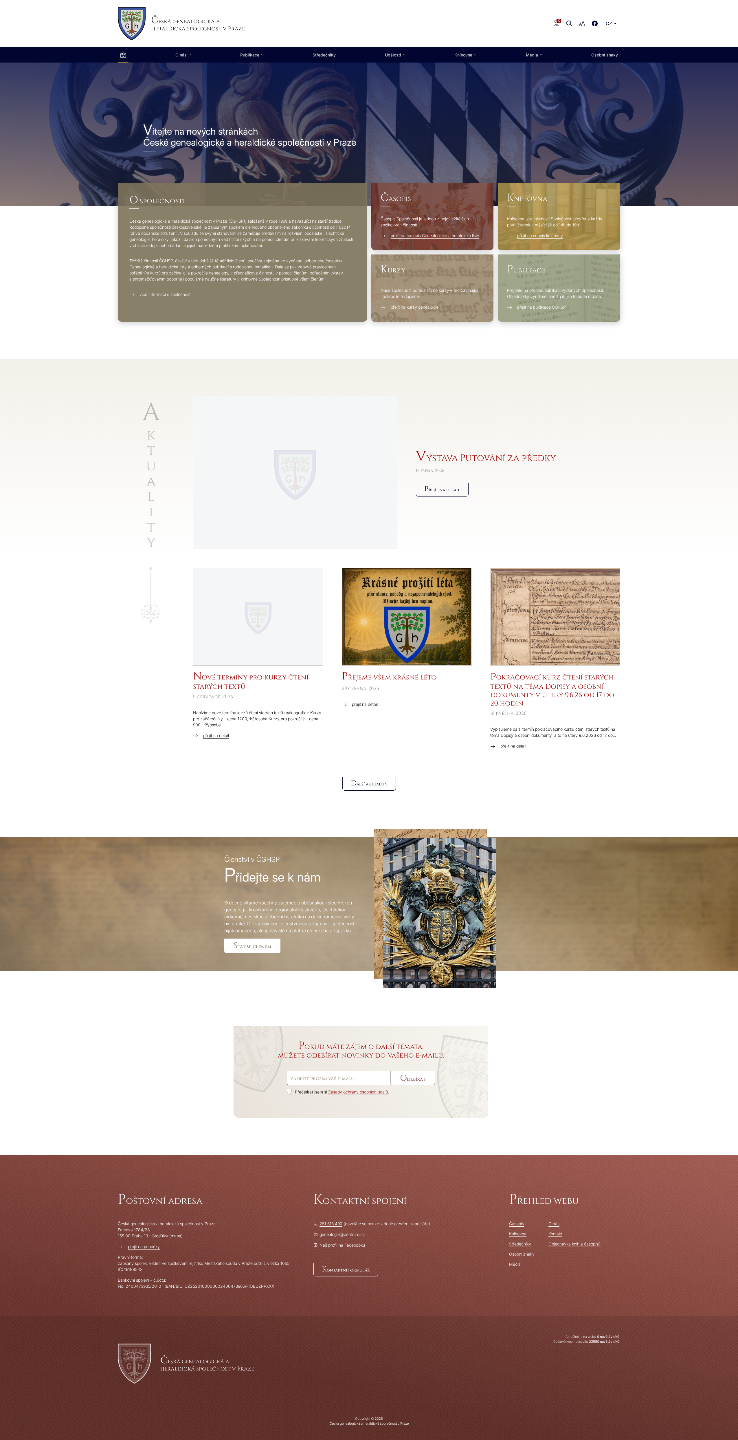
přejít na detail (216, 735)
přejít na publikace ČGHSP (541, 307)
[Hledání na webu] (569, 23)
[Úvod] (123, 55)
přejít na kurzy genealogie (414, 307)
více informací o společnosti (165, 294)
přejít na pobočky (144, 1246)
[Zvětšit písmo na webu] (582, 23)
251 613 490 (331, 1223)
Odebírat (412, 1078)
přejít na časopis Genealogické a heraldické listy (435, 235)
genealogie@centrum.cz (342, 1234)
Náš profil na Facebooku (342, 1245)
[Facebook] (594, 23)
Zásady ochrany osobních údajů (358, 1091)
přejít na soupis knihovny (540, 235)
